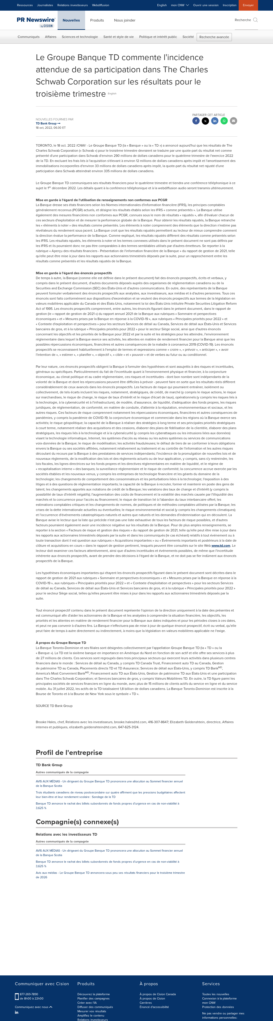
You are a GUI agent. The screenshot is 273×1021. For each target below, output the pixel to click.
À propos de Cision (152, 998)
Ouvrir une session (206, 5)
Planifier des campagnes (93, 998)
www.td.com (221, 545)
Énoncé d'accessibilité (154, 1007)
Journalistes (45, 5)
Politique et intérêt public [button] (158, 36)
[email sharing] (233, 121)
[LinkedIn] (17, 1012)
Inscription (230, 5)
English (162, 5)
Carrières (146, 1003)
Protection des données (218, 1007)
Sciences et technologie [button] (80, 36)
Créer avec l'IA (87, 1003)
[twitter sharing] (205, 121)
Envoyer (248, 5)
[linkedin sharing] (214, 121)
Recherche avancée (214, 37)
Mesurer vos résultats (91, 1011)
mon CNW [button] (178, 5)
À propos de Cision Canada (158, 994)
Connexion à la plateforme (219, 998)
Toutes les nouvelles (215, 994)
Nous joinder (124, 20)
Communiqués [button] (28, 36)
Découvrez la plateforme (93, 994)
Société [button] (188, 36)
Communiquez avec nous (32, 1007)
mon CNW (208, 1003)
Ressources (25, 5)
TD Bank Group (49, 765)
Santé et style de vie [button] (118, 36)
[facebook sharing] (196, 121)
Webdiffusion (100, 5)
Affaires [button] (50, 36)
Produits (97, 20)
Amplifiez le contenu (90, 1015)
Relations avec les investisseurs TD (66, 834)
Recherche (243, 19)
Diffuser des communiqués (95, 1007)
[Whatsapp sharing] (224, 121)
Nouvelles (71, 20)
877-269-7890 (29, 994)
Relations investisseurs (72, 5)
